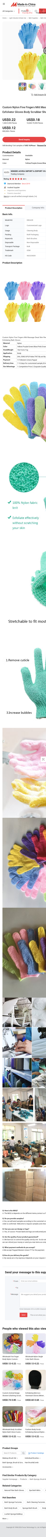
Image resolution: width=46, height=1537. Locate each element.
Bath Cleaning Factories (36, 1502)
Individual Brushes (32, 1458)
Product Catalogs (37, 1453)
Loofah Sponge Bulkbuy (13, 1514)
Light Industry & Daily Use (17, 18)
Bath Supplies (33, 18)
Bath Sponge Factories (13, 1502)
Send (23, 1315)
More (4, 1518)
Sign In (6, 196)
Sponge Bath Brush (29, 1508)
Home (4, 18)
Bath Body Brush (10, 1508)
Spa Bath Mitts (34, 1490)
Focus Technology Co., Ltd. (31, 1527)
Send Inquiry (24, 139)
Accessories (7, 1467)
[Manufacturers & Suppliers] (23, 4)
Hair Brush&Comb (32, 1462)
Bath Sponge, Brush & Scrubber (13, 1462)
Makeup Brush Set (9, 1458)
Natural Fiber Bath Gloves (14, 1490)
